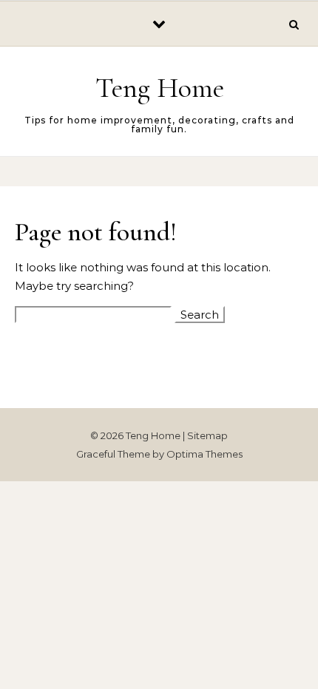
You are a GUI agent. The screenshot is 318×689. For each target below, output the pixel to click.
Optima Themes (204, 454)
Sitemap (207, 435)
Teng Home (159, 88)
